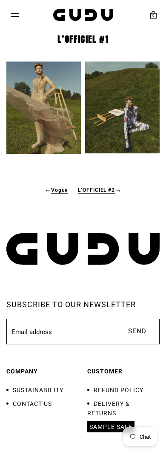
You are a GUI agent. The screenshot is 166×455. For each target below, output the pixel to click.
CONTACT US (32, 403)
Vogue (59, 190)
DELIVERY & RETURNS (108, 408)
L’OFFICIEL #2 (96, 190)
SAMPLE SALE (110, 426)
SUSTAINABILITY (38, 390)
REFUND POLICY (118, 390)
